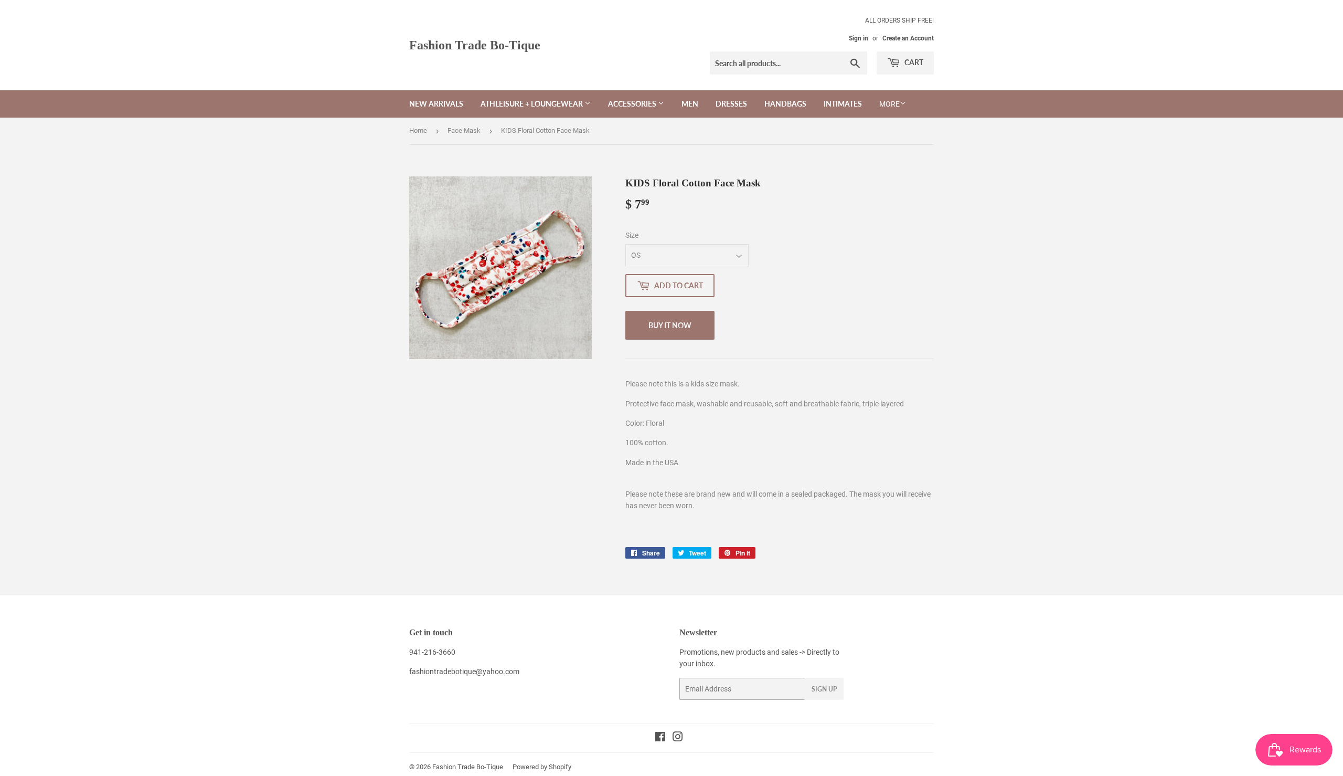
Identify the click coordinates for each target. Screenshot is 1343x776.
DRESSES (731, 103)
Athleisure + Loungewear (532, 103)
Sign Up (824, 689)
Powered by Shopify (542, 767)
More (889, 104)
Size (631, 235)
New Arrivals (436, 103)
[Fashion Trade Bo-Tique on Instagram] (678, 738)
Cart (913, 62)
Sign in (858, 38)
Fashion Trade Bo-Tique (474, 45)
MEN (689, 103)
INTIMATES (843, 103)
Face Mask (464, 130)
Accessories (633, 103)
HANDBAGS (785, 103)
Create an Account (908, 38)
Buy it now (669, 325)
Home (418, 130)
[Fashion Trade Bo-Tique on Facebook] (660, 738)
